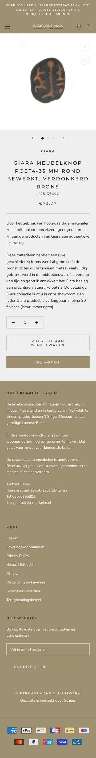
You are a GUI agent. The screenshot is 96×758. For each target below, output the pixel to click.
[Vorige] (32, 138)
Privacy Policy (17, 555)
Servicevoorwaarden (23, 591)
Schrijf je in (30, 667)
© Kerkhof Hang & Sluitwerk (47, 693)
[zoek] (79, 26)
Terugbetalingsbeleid (23, 599)
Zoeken (12, 538)
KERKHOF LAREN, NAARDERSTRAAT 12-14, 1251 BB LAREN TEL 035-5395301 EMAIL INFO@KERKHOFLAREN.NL (48, 9)
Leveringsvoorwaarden (25, 547)
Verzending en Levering (25, 582)
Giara (48, 151)
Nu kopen (47, 362)
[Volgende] (64, 138)
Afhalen (12, 573)
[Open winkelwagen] (89, 26)
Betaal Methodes (20, 564)
